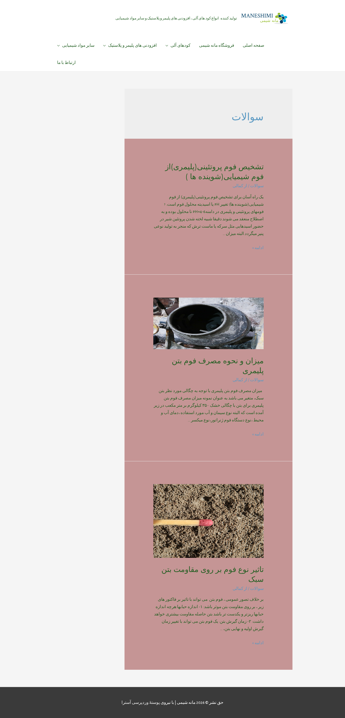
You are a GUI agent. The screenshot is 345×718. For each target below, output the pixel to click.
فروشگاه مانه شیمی (216, 45)
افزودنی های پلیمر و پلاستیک (132, 45)
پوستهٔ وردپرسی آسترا (140, 702)
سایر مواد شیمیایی (78, 45)
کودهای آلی (180, 45)
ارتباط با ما (66, 62)
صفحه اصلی (253, 45)
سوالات (257, 186)
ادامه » (258, 248)
